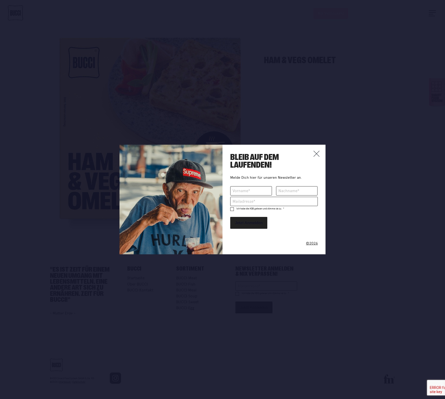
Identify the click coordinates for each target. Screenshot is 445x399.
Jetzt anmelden (249, 223)
